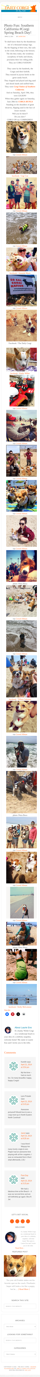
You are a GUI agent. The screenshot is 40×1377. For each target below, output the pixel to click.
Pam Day (24, 1175)
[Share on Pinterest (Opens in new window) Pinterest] (12, 1014)
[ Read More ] (24, 1289)
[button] (20, 17)
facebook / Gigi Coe (20, 176)
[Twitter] (23, 1221)
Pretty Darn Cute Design (26, 1368)
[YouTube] (28, 1221)
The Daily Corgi (19, 8)
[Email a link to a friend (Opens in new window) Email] (24, 1014)
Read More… (20, 1248)
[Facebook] (12, 1221)
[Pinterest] (17, 1221)
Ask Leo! (28, 1370)
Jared (23, 1133)
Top (37, 1374)
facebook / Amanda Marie (20, 273)
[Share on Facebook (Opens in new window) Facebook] (7, 1014)
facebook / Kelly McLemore (20, 1007)
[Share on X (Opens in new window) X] (18, 1014)
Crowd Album (21, 155)
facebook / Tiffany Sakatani (20, 699)
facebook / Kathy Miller (20, 373)
